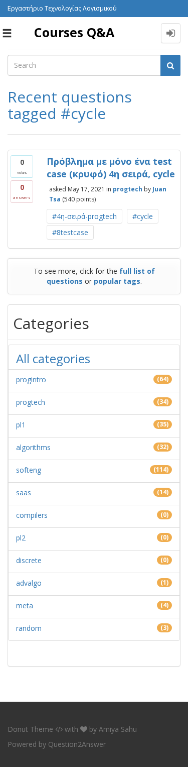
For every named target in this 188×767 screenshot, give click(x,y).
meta (24, 605)
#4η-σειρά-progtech (84, 216)
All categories (53, 358)
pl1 (21, 424)
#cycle (142, 216)
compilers (32, 515)
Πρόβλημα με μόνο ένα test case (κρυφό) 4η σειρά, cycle (111, 167)
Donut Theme (30, 729)
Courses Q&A (74, 32)
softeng (28, 470)
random (29, 628)
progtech (127, 189)
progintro (31, 379)
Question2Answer (77, 744)
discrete (29, 560)
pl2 (21, 537)
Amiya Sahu (118, 729)
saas (23, 492)
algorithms (33, 447)
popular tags (117, 281)
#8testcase (70, 232)
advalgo (29, 583)
